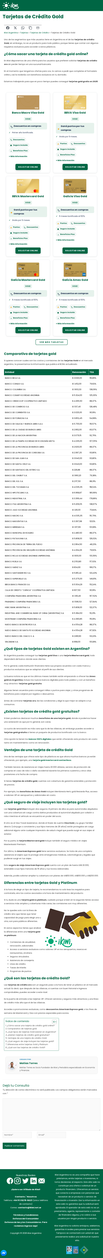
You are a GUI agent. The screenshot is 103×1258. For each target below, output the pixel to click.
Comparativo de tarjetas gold (22, 1028)
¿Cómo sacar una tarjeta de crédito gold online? (31, 1025)
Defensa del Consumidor (26, 1218)
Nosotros (32, 1196)
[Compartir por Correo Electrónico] (38, 28)
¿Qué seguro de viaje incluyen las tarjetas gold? (31, 1041)
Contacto (20, 1196)
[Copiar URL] (30, 28)
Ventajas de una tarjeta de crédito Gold (27, 1038)
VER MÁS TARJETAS (52, 342)
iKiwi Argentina (11, 32)
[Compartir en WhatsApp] (23, 28)
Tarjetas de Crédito (39, 32)
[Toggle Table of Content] (53, 1022)
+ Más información (18, 156)
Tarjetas (24, 32)
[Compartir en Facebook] (8, 28)
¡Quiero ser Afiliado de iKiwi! (25, 1189)
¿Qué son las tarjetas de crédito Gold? (26, 1047)
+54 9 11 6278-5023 (22, 1200)
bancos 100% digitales (40, 739)
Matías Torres (29, 1063)
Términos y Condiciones (25, 1215)
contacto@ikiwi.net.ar (29, 1207)
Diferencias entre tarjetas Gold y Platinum (28, 1044)
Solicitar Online (28, 167)
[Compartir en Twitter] (15, 28)
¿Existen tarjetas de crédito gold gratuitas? (29, 1035)
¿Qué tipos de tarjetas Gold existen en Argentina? (32, 1032)
